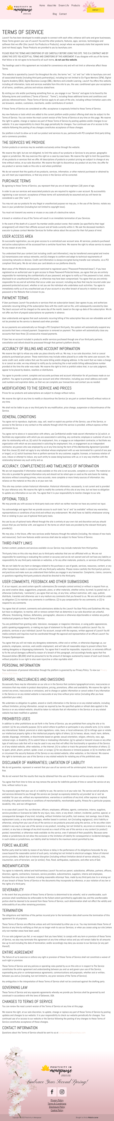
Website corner (93, 1117)
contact (95, 10)
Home (42, 5)
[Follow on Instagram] (62, 1091)
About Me (51, 5)
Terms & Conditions (57, 1103)
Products (75, 5)
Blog (55, 14)
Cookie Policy (57, 1110)
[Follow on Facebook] (52, 1091)
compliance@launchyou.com (72, 1032)
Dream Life (64, 5)
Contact (63, 14)
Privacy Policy (57, 1100)
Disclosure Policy (57, 1106)
